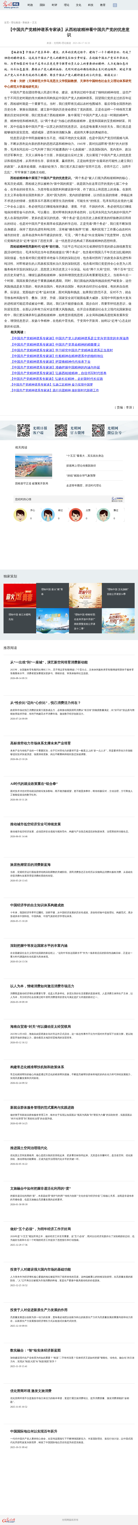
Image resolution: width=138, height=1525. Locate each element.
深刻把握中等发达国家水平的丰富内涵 (38, 945)
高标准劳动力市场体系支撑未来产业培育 (40, 743)
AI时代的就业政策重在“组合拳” (34, 784)
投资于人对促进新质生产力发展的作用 (38, 1310)
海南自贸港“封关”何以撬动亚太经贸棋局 (40, 1026)
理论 (66, 5)
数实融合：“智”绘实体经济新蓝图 (35, 1350)
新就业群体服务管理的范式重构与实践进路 (42, 1107)
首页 (6, 22)
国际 (42, 5)
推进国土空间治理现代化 (28, 1148)
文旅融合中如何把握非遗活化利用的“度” (40, 1188)
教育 (103, 5)
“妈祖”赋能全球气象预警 (81, 475)
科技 (90, 5)
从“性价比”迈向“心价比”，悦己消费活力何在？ (45, 703)
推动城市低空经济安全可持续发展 (35, 824)
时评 (54, 5)
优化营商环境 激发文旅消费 (30, 1391)
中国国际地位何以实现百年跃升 (33, 1431)
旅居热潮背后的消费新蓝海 (30, 864)
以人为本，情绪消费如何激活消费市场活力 (42, 986)
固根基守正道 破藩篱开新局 (31, 483)
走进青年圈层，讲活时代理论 (83, 485)
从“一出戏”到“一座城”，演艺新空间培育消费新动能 (49, 662)
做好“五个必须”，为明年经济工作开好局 (40, 1229)
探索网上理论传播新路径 (81, 465)
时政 (30, 5)
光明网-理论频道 (62, 43)
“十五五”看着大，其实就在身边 (85, 455)
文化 (78, 5)
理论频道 (15, 22)
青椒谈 (25, 22)
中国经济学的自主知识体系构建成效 (37, 905)
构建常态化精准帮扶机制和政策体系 (37, 1067)
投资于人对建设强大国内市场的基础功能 (40, 1269)
